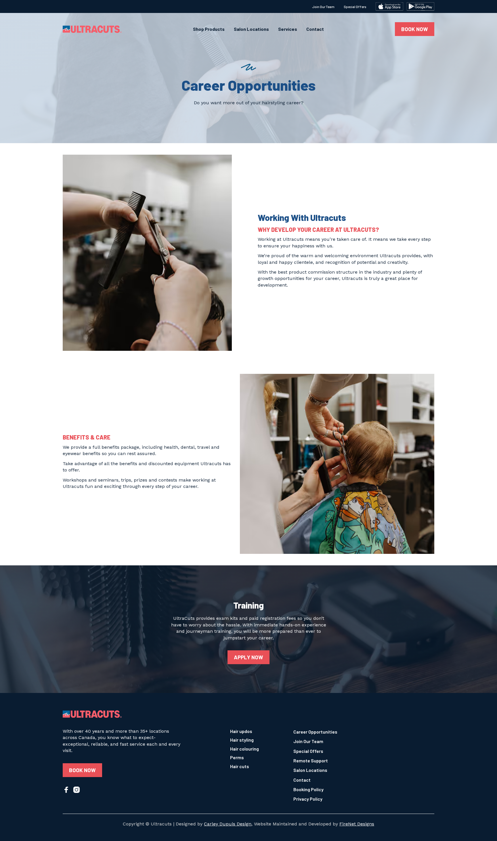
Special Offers (355, 7)
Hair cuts (239, 766)
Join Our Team (323, 7)
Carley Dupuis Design (227, 824)
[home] (92, 29)
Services (287, 29)
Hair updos (241, 731)
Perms (237, 757)
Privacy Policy (307, 799)
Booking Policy (308, 789)
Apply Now (248, 657)
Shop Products (209, 29)
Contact (315, 29)
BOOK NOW (414, 29)
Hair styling (242, 739)
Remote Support (310, 760)
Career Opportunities (315, 731)
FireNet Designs (356, 824)
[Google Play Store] (420, 6)
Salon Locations (251, 29)
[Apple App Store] (389, 6)
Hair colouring (244, 748)
